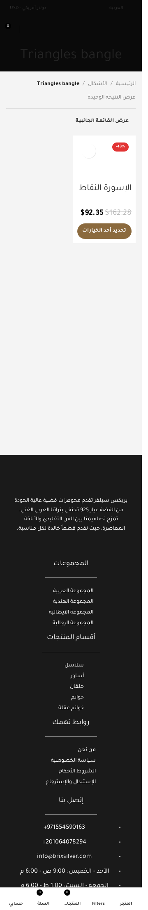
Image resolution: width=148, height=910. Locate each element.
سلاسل (74, 666)
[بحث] (27, 29)
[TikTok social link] (61, 548)
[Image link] (71, 478)
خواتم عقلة (71, 708)
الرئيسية (126, 84)
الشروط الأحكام (77, 771)
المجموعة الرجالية (73, 623)
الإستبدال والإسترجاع (71, 782)
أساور (77, 676)
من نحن (87, 750)
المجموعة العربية (73, 591)
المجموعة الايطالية (71, 613)
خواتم (77, 698)
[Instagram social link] (71, 548)
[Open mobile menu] (132, 29)
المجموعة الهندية (73, 602)
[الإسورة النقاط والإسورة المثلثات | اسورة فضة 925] (104, 160)
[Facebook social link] (81, 548)
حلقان (77, 687)
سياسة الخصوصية (73, 761)
